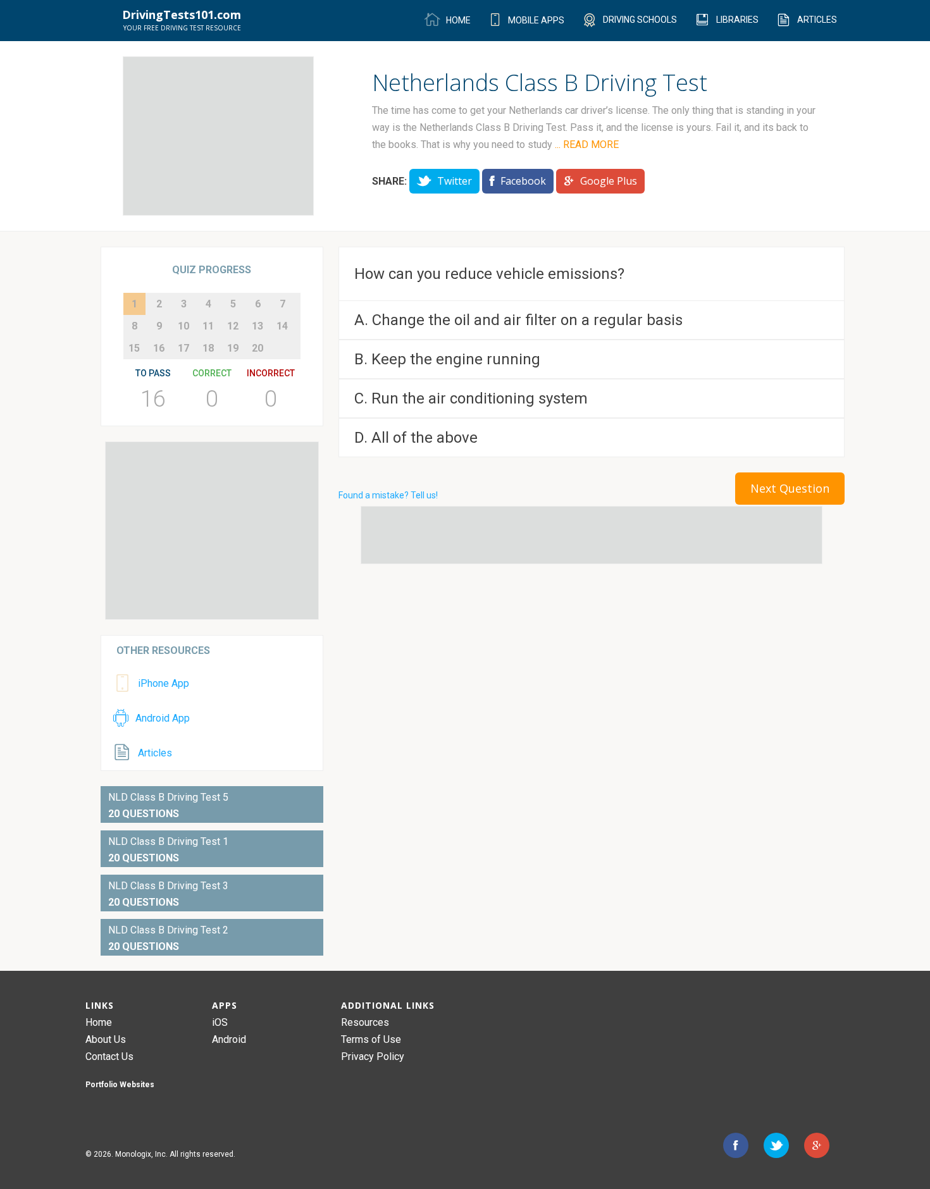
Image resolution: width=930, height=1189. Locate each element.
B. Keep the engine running (447, 359)
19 (233, 348)
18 (208, 348)
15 (134, 348)
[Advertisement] (218, 136)
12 (233, 326)
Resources (365, 1022)
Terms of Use (371, 1039)
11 (208, 326)
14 (282, 326)
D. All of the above (416, 438)
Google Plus (607, 181)
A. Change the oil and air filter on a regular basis (518, 320)
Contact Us (109, 1056)
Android (229, 1039)
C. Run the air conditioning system (471, 398)
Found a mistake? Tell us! (388, 495)
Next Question (789, 488)
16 (158, 348)
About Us (105, 1039)
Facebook (522, 181)
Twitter (453, 181)
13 (257, 326)
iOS (220, 1022)
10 (183, 326)
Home (98, 1022)
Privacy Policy (372, 1056)
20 (257, 348)
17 (183, 348)
